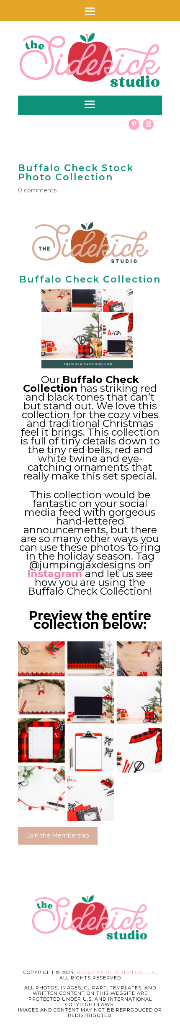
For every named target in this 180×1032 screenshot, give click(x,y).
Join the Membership (58, 835)
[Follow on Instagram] (148, 124)
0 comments (37, 190)
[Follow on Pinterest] (134, 124)
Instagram (54, 574)
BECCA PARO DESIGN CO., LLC (116, 972)
